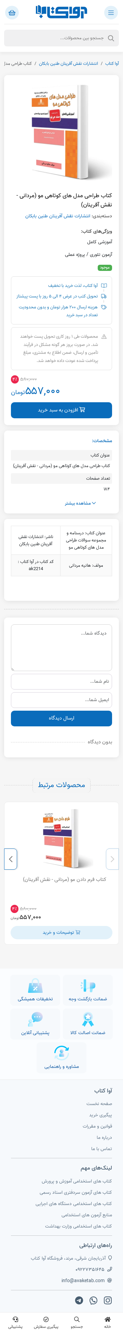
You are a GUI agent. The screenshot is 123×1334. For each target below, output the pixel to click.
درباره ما (104, 1138)
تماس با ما (101, 1149)
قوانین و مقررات (97, 1126)
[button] (112, 859)
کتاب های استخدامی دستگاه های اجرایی (74, 1204)
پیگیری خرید (100, 1115)
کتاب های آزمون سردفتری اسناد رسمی (76, 1193)
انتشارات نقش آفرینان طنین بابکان (68, 63)
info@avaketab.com (83, 1281)
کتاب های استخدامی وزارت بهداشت (78, 1226)
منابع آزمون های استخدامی (87, 1215)
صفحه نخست (99, 1104)
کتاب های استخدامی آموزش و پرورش (77, 1181)
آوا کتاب (112, 63)
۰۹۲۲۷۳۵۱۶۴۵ (90, 1269)
